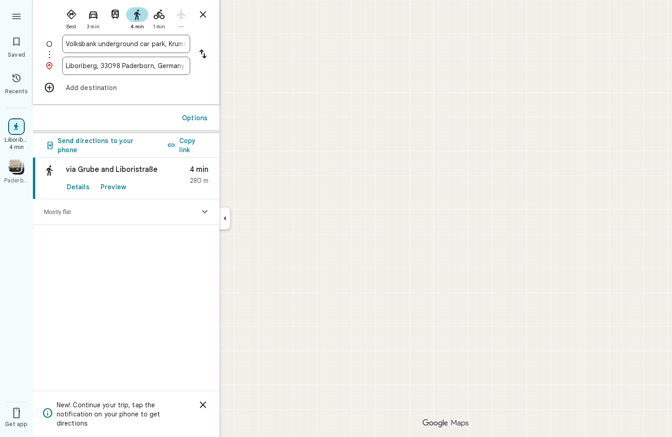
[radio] (71, 17)
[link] (126, 178)
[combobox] (126, 44)
